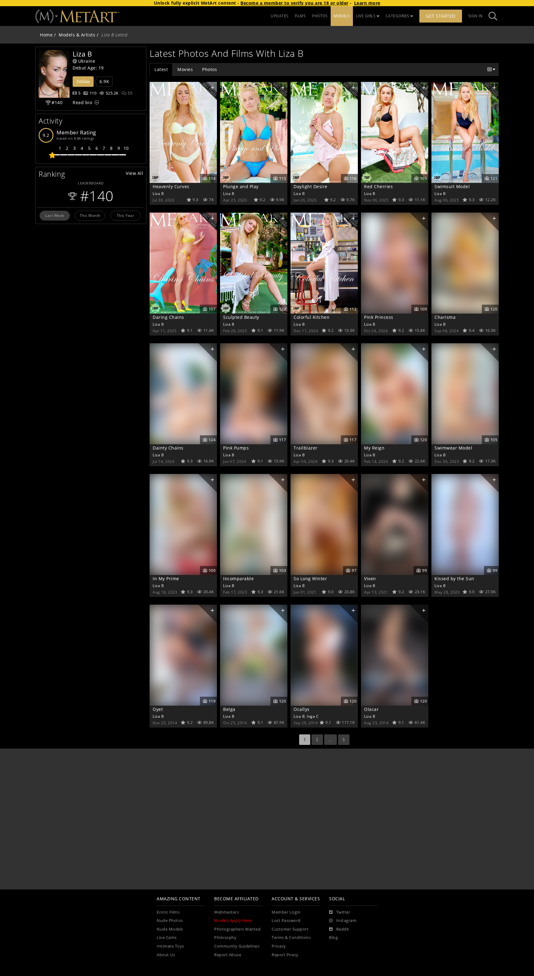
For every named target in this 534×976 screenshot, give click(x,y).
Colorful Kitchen (311, 317)
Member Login (286, 912)
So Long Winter (310, 578)
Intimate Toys (170, 946)
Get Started (441, 16)
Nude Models (170, 929)
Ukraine (86, 61)
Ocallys (302, 709)
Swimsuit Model (452, 186)
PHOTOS (320, 16)
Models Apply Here (233, 920)
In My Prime (166, 578)
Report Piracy (285, 954)
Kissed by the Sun (454, 578)
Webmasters (226, 912)
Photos (209, 69)
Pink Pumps (236, 448)
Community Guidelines (236, 946)
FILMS (300, 16)
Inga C (313, 716)
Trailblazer (306, 448)
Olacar (371, 709)
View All (134, 173)
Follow (83, 81)
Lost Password (286, 920)
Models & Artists (77, 35)
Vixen (370, 578)
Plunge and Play (241, 186)
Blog (333, 937)
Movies (185, 69)
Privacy (279, 946)
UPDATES (280, 16)
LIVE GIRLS (365, 16)
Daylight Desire (311, 186)
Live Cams (167, 937)
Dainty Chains (168, 448)
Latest (161, 69)
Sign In (475, 16)
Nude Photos (170, 920)
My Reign (374, 448)
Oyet (158, 709)
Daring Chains (168, 317)
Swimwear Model (453, 448)
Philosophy (225, 937)
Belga (229, 709)
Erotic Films (168, 912)
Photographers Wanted (237, 929)
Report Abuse (227, 954)
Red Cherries (378, 186)
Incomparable (238, 578)
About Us (166, 954)
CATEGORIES (397, 16)
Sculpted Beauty (241, 317)
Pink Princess (378, 317)
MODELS (342, 16)
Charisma (445, 317)
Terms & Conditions (291, 937)
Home (46, 35)
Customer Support (290, 929)
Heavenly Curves (171, 186)
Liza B (158, 193)
